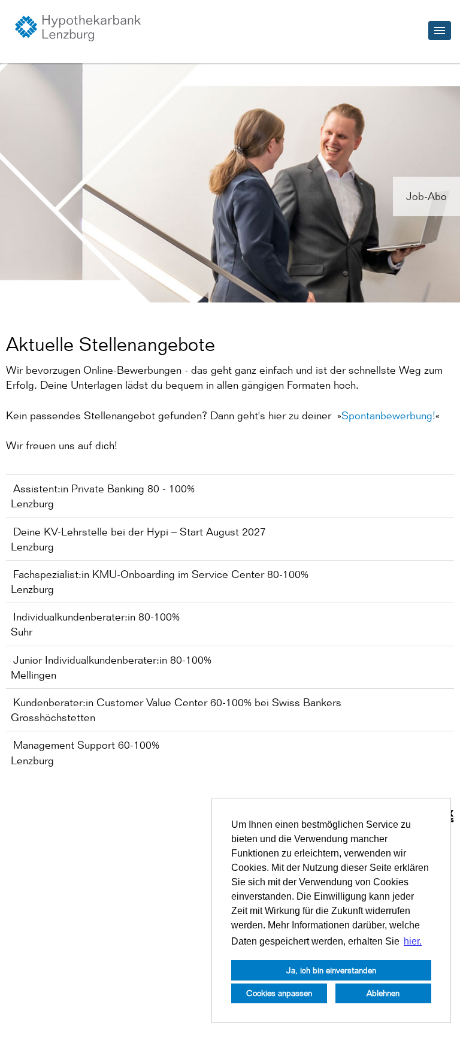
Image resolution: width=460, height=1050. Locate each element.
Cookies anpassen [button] (279, 993)
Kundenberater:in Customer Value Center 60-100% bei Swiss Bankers (177, 702)
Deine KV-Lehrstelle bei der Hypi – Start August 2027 (139, 531)
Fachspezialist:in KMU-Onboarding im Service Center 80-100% (160, 574)
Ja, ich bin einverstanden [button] (331, 970)
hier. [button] (413, 941)
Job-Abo (426, 196)
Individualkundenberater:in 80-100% (96, 616)
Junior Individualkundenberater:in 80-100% (112, 659)
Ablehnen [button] (383, 993)
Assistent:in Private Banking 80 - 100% (104, 488)
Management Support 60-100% (86, 745)
